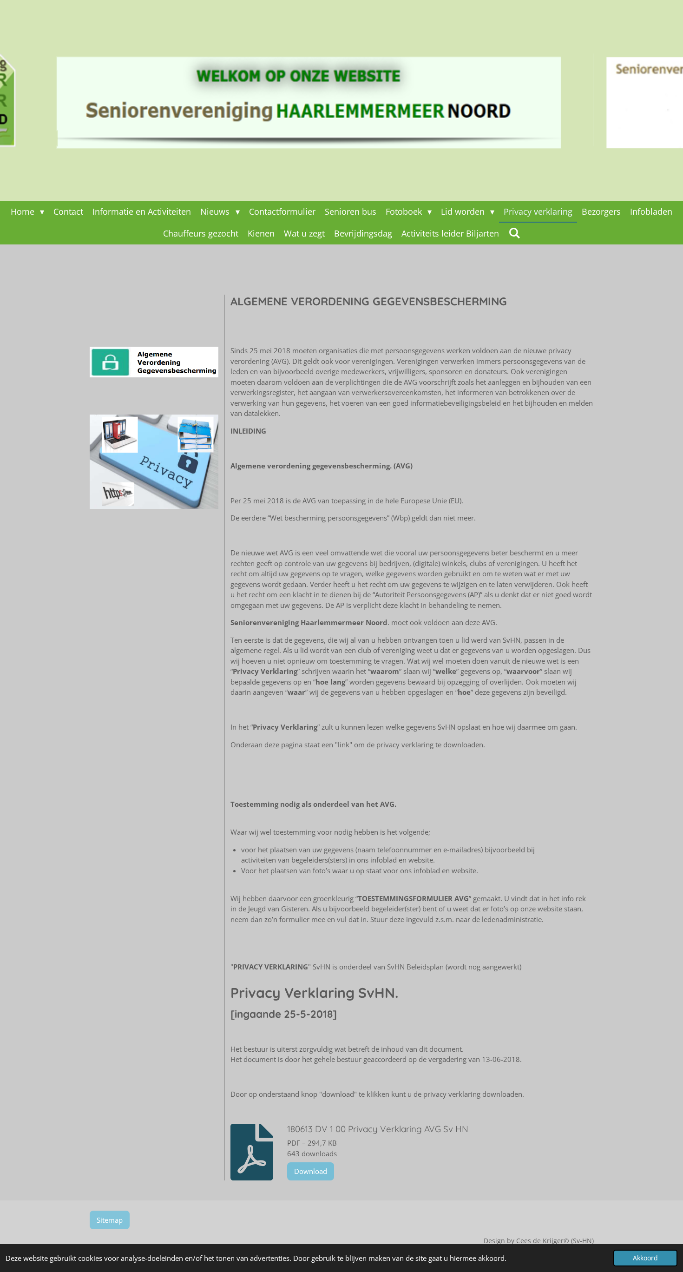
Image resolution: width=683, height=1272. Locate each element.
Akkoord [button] (645, 1258)
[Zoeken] (514, 233)
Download (310, 1171)
